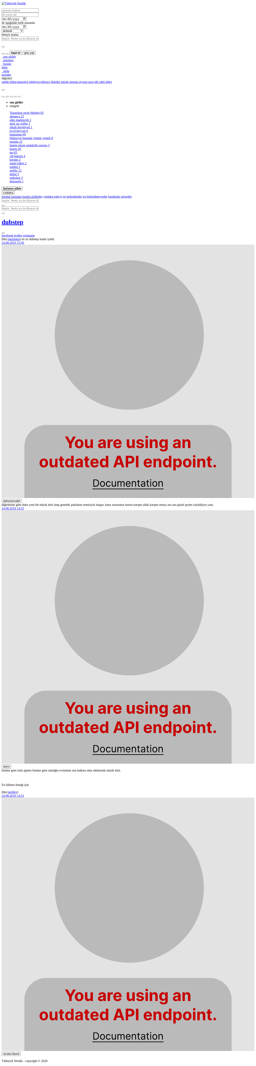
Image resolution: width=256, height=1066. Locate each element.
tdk (96, 82)
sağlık (5, 82)
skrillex (12, 792)
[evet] (3, 205)
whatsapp (29, 235)
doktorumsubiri (11, 500)
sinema (73, 82)
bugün (6, 64)
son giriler (9, 56)
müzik (64, 82)
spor (90, 82)
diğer (108, 82)
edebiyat (34, 82)
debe (5, 67)
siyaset (82, 82)
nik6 (101, 82)
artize (6, 766)
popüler (6, 74)
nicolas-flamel (11, 1053)
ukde (5, 71)
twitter (18, 235)
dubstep (12, 222)
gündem (7, 60)
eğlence (45, 82)
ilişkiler (55, 82)
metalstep (14, 239)
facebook (8, 235)
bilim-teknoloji (18, 82)
